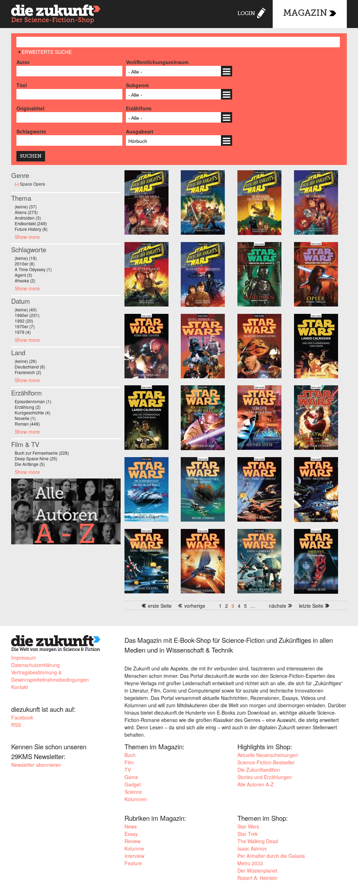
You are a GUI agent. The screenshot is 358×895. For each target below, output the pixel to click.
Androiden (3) (28, 218)
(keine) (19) (26, 258)
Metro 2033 (250, 863)
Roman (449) (27, 424)
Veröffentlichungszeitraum (157, 62)
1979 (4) (23, 332)
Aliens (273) (26, 212)
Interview (134, 855)
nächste (277, 605)
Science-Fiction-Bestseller (266, 762)
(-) (17, 184)
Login (246, 13)
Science (133, 791)
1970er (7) (25, 326)
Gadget (132, 784)
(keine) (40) (26, 309)
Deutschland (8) (30, 367)
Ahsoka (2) (25, 280)
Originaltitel (30, 108)
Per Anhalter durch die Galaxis (271, 855)
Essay (131, 833)
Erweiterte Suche (47, 51)
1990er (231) (27, 315)
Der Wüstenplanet (257, 870)
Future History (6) (31, 229)
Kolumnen (135, 799)
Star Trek (247, 833)
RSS (16, 724)
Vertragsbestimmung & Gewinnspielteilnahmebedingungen (50, 676)
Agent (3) (23, 275)
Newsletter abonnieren (36, 764)
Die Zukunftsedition (258, 769)
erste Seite (160, 605)
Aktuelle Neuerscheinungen (267, 754)
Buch (130, 754)
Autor (23, 62)
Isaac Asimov (252, 848)
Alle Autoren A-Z (255, 784)
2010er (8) (25, 264)
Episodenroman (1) (33, 401)
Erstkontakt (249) (31, 223)
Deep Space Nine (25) (36, 458)
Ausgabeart (139, 131)
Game (131, 776)
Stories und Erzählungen (264, 776)
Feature (133, 863)
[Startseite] (56, 15)
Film (129, 762)
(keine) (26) (26, 361)
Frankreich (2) (28, 372)
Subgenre (137, 85)
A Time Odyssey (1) (33, 269)
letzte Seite (311, 605)
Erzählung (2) (28, 407)
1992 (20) (24, 321)
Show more (27, 236)
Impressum (23, 657)
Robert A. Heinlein (257, 877)
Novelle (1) (25, 418)
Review (132, 841)
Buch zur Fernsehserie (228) (42, 453)
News (130, 826)
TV (127, 769)
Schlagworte (31, 131)
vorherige (194, 605)
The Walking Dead (257, 841)
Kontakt (19, 686)
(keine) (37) (26, 206)
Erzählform (138, 108)
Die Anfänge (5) (30, 464)
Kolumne (134, 848)
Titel (21, 85)
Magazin (305, 13)
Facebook (22, 717)
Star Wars (248, 826)
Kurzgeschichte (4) (32, 412)
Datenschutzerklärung (35, 664)
